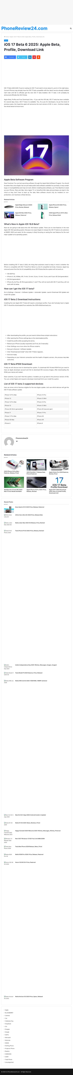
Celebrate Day (9, 1021)
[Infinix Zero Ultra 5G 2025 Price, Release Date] (9, 517)
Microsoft (8, 1037)
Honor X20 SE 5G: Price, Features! (25, 862)
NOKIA (7, 1043)
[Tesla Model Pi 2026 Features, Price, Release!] (9, 675)
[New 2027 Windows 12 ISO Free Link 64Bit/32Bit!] (9, 841)
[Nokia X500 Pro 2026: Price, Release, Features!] (9, 857)
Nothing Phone (9, 1045)
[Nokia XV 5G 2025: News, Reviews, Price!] (9, 825)
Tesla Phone (8, 1059)
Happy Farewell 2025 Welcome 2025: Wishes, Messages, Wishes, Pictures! (38, 830)
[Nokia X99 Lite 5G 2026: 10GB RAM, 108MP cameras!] (9, 746)
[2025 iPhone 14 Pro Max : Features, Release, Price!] (14, 464)
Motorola (7, 1040)
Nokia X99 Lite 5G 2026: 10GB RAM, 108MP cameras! (31, 680)
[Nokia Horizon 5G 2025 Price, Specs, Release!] (9, 999)
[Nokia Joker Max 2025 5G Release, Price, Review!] (9, 525)
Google (7, 1032)
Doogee (7, 1029)
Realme (7, 1051)
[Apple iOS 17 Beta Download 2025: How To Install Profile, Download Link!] (59, 482)
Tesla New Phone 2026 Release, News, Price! (28, 846)
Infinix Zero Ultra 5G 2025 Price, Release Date (29, 515)
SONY (7, 1056)
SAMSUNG (8, 1054)
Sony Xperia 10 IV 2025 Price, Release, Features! (29, 507)
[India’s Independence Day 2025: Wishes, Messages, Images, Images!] (9, 667)
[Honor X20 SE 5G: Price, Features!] (9, 927)
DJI (6, 1026)
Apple (11, 36)
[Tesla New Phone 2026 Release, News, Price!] (9, 849)
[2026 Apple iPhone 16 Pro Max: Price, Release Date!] (43, 215)
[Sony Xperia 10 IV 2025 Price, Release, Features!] (9, 509)
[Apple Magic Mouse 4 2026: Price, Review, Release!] (9, 207)
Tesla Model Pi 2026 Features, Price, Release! (28, 673)
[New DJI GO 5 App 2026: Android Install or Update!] (9, 817)
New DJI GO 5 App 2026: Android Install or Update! (30, 815)
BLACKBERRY (9, 1012)
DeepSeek (8, 1023)
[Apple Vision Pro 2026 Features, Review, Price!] (59, 464)
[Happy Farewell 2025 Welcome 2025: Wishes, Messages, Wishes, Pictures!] (9, 833)
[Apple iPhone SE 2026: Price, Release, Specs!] (43, 207)
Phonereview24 (22, 438)
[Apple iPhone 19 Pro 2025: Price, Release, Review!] (36, 482)
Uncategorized (9, 1062)
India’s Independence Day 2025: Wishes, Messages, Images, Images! (36, 665)
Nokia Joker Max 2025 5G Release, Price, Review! (30, 523)
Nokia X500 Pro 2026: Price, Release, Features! (29, 854)
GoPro (7, 1034)
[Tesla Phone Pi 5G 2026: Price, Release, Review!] (9, 596)
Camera (7, 1015)
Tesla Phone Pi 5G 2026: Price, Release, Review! (29, 530)
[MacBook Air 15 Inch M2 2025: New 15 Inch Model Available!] (14, 482)
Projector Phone (9, 1048)
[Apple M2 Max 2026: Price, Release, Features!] (9, 215)
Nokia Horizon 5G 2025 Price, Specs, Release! (29, 996)
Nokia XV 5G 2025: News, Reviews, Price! (27, 823)
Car (6, 1018)
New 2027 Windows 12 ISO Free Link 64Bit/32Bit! (30, 838)
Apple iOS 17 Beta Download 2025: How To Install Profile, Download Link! (57, 491)
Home (7, 36)
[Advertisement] (36, 12)
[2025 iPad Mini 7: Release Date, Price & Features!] (36, 464)
